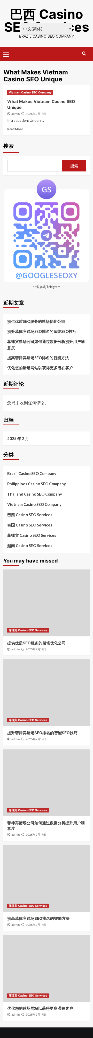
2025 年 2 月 (18, 438)
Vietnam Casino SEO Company (30, 92)
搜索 (8, 146)
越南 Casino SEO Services (29, 545)
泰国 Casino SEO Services (29, 525)
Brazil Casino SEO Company (31, 473)
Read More (15, 129)
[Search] (84, 53)
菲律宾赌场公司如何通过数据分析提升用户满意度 (46, 344)
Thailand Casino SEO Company (34, 494)
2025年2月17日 (36, 114)
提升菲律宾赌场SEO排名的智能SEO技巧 (41, 331)
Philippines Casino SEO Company (36, 483)
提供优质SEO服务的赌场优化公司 (36, 321)
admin (15, 114)
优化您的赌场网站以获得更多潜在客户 (40, 367)
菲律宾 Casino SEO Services (31, 535)
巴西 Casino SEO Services (46, 20)
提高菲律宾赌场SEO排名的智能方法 (38, 357)
